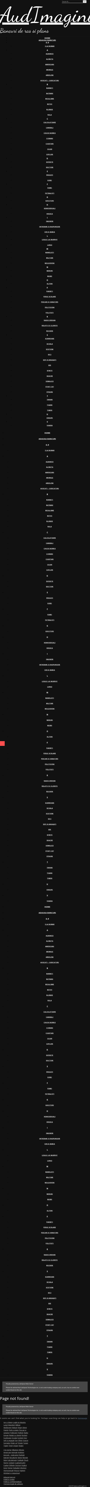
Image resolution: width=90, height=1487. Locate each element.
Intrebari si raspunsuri (49, 227)
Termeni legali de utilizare (13, 1484)
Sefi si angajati (49, 360)
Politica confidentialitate (13, 1482)
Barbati (49, 88)
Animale (49, 70)
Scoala (50, 344)
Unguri (50, 418)
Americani (49, 64)
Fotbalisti (49, 193)
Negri (49, 276)
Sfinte (49, 371)
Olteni (50, 284)
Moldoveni (49, 263)
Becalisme (49, 99)
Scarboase (49, 339)
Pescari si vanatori (49, 302)
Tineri (49, 410)
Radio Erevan (50, 320)
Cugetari (50, 144)
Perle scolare (49, 297)
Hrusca (50, 214)
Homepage (82, 1418)
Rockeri (49, 331)
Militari (49, 258)
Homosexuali (50, 208)
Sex (49, 365)
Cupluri (49, 154)
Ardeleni (50, 75)
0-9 (47, 42)
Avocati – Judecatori (49, 81)
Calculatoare (49, 122)
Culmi (49, 149)
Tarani (50, 400)
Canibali (49, 128)
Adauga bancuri (47, 40)
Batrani (49, 93)
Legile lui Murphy (50, 240)
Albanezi (50, 54)
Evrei (49, 180)
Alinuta (49, 59)
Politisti (50, 313)
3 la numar (49, 46)
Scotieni (49, 349)
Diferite (49, 162)
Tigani (49, 405)
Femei (49, 188)
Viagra (50, 425)
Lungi (49, 245)
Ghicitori (49, 201)
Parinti (49, 291)
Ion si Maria (49, 232)
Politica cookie (9, 1479)
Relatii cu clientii (50, 326)
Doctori (49, 167)
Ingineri (49, 221)
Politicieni (50, 307)
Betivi (49, 104)
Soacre (50, 376)
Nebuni (50, 271)
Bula (50, 115)
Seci (49, 355)
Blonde (49, 110)
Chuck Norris (50, 133)
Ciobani (49, 138)
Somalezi (50, 381)
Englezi (49, 175)
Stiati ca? (49, 387)
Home (47, 38)
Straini (50, 392)
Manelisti (49, 253)
